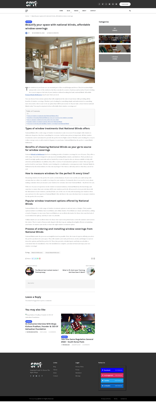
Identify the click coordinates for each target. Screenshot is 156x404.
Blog (68, 10)
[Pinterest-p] (42, 376)
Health (114, 48)
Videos (76, 10)
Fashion (115, 39)
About (84, 10)
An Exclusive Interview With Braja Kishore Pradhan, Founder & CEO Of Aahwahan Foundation (41, 326)
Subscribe (125, 4)
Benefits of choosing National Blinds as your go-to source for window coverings (50, 117)
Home (61, 10)
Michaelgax (66, 345)
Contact (93, 10)
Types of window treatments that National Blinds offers (42, 115)
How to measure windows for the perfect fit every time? (43, 119)
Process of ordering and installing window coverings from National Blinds (48, 123)
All (114, 29)
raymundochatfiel (32, 332)
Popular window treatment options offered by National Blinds (44, 121)
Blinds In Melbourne (37, 252)
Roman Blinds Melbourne (52, 252)
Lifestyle (115, 58)
